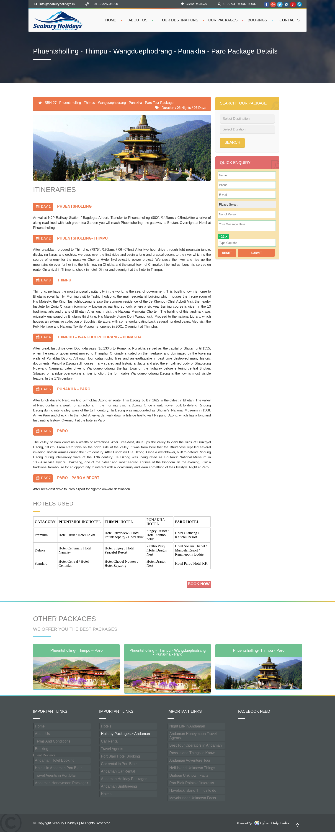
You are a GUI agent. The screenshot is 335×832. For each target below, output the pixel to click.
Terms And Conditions (52, 741)
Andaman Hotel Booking (55, 760)
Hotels (106, 726)
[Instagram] (286, 6)
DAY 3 (45, 280)
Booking (41, 749)
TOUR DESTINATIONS (179, 20)
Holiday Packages (116, 734)
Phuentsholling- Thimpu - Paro (258, 650)
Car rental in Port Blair (119, 764)
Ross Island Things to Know (192, 753)
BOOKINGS (257, 20)
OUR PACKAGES (223, 20)
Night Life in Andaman (187, 726)
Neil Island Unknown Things (192, 768)
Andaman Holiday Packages (124, 779)
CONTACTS (289, 20)
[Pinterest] (293, 6)
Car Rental (110, 741)
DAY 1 (45, 206)
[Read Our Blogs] (299, 6)
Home (40, 726)
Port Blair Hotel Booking (120, 756)
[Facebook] (266, 6)
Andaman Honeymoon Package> (62, 783)
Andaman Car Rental (118, 771)
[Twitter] (280, 6)
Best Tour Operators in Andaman (195, 745)
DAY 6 (45, 431)
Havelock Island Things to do (192, 790)
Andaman (142, 734)
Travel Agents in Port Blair (56, 775)
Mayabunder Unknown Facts (192, 798)
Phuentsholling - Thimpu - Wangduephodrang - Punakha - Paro (167, 652)
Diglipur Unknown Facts (188, 775)
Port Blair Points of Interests (191, 783)
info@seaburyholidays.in (57, 4)
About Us (42, 734)
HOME (110, 20)
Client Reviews (196, 4)
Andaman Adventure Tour (189, 760)
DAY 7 (45, 478)
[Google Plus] (273, 6)
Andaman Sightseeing (119, 786)
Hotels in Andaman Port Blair (58, 768)
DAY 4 (45, 337)
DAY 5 (45, 389)
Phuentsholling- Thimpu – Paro (76, 650)
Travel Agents (112, 749)
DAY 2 (45, 238)
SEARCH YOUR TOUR (239, 4)
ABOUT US (138, 20)
